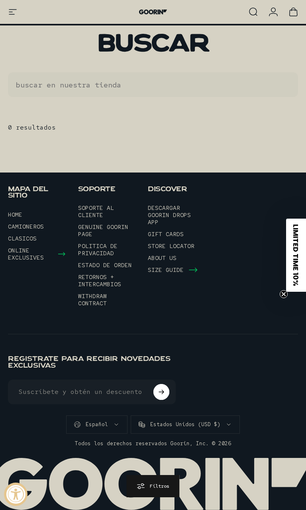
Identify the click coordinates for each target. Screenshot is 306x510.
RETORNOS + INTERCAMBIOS (99, 280)
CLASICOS (22, 238)
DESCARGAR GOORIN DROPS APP (169, 215)
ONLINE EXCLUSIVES (26, 254)
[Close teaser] (284, 294)
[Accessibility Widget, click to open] (15, 494)
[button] (296, 255)
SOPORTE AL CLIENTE (96, 211)
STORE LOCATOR (171, 246)
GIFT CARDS (166, 234)
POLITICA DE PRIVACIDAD (98, 249)
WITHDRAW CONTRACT (92, 300)
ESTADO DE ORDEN (105, 265)
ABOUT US (162, 258)
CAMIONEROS (26, 226)
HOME (15, 214)
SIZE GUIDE (166, 269)
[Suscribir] (161, 392)
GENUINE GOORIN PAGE (103, 230)
